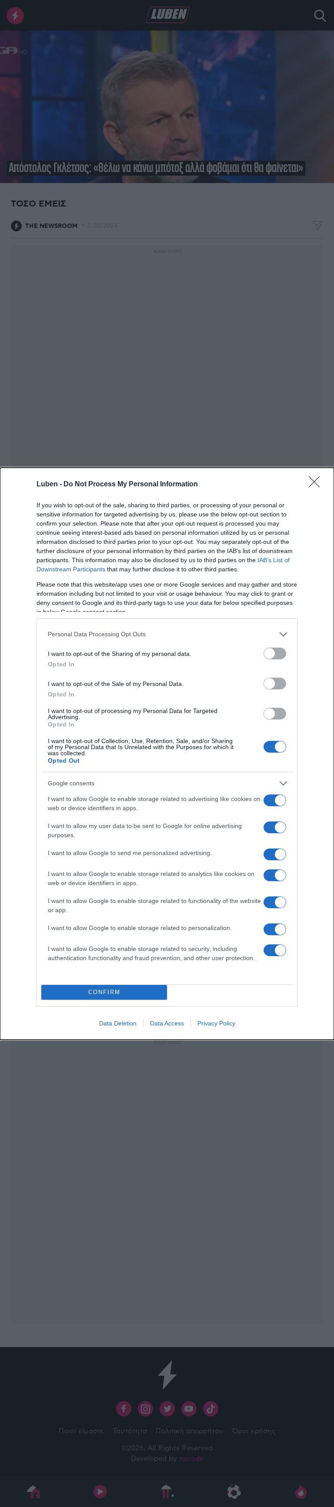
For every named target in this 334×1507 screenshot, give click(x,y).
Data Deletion (118, 1023)
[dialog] (167, 754)
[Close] (317, 484)
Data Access (167, 1023)
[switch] (275, 653)
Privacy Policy (216, 1023)
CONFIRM (104, 992)
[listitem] (167, 634)
